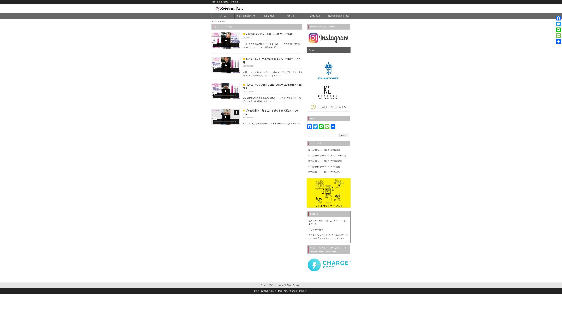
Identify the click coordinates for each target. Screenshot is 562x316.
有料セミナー (292, 16)
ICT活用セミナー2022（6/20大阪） (324, 150)
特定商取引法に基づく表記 (338, 16)
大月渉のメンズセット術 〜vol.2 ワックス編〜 (270, 34)
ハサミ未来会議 (316, 229)
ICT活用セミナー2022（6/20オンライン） (327, 155)
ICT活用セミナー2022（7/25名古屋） (325, 161)
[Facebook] (558, 18)
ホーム (223, 16)
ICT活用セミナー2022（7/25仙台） (324, 166)
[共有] (558, 41)
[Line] (558, 30)
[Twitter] (558, 24)
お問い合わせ (315, 16)
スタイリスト (269, 16)
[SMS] (558, 36)
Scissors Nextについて (246, 16)
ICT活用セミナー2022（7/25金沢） (324, 172)
